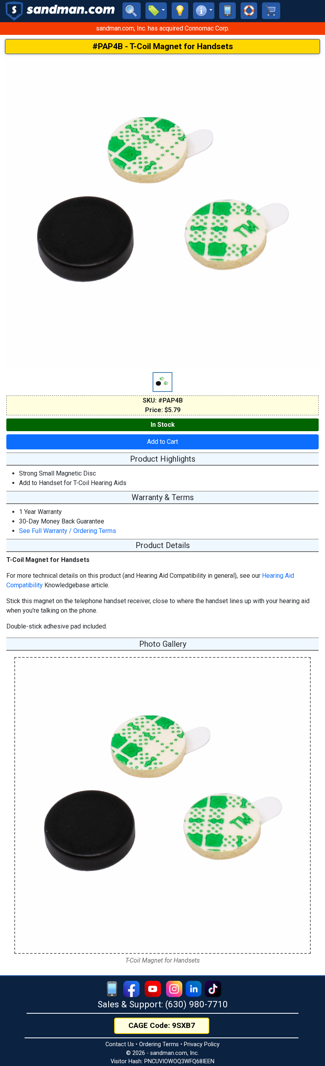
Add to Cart (162, 441)
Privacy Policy (202, 1044)
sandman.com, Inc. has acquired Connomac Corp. (162, 28)
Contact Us (119, 1044)
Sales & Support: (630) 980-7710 (163, 1004)
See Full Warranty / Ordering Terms (67, 531)
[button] (156, 10)
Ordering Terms (159, 1044)
